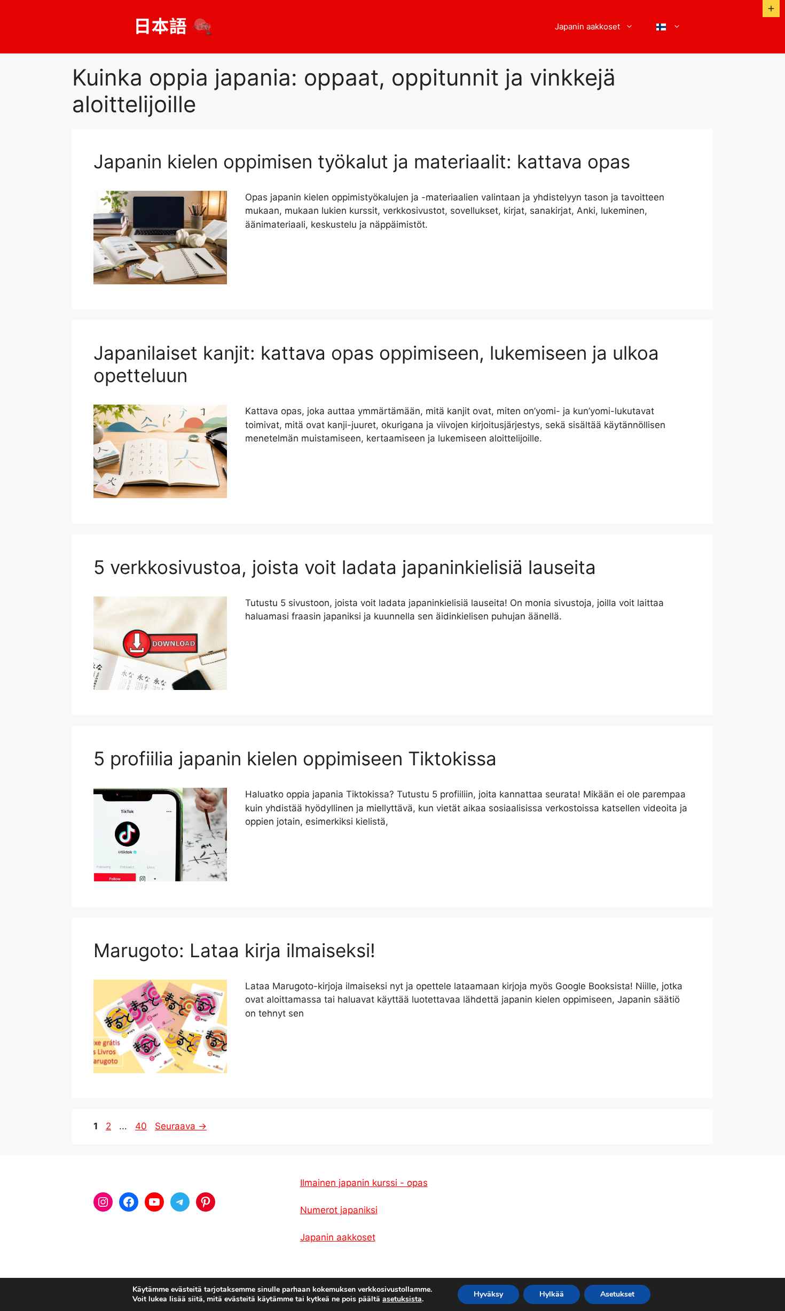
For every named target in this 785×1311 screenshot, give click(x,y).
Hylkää (551, 1294)
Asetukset (617, 1294)
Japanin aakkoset (587, 26)
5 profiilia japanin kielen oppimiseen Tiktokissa (295, 758)
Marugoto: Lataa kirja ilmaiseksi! (234, 950)
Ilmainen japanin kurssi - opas (364, 1182)
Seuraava (181, 1126)
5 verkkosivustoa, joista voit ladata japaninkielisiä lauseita (344, 567)
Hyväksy (488, 1294)
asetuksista (402, 1299)
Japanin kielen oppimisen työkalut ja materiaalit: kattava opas (361, 161)
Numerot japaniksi (339, 1210)
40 (142, 1126)
